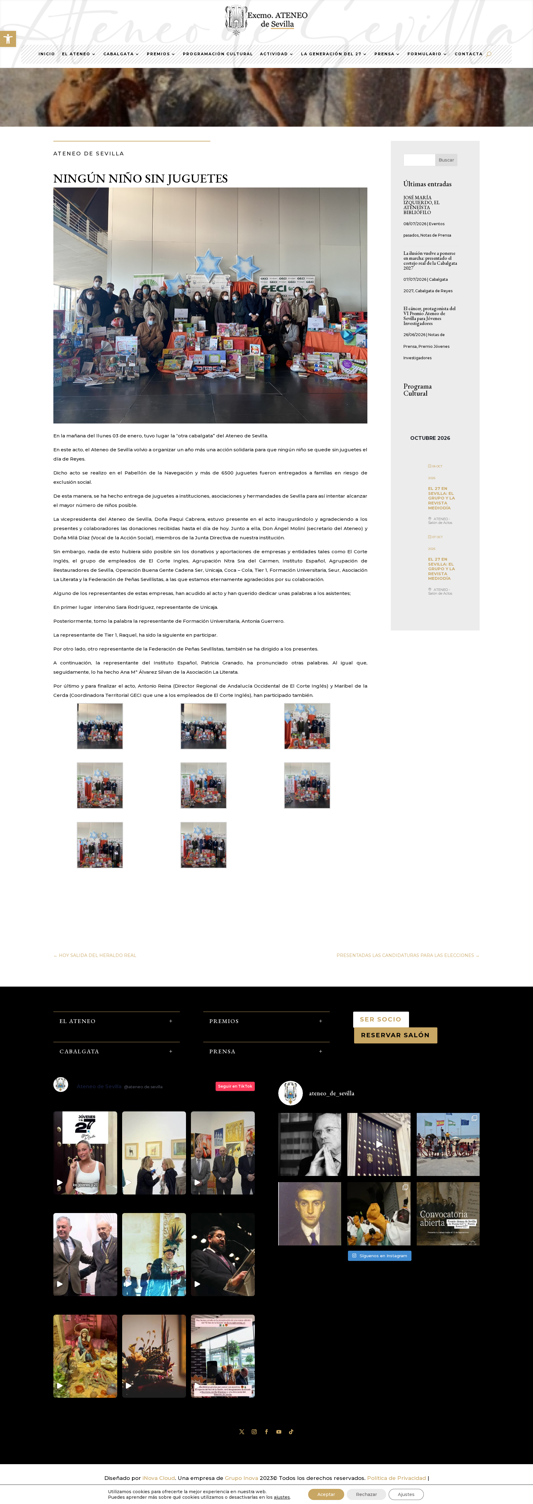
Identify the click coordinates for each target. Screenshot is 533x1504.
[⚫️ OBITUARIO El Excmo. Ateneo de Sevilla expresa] (309, 1144)
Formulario (424, 54)
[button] (8, 39)
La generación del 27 (331, 54)
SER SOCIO (381, 1019)
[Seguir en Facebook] (266, 1432)
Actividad (274, 54)
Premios (158, 54)
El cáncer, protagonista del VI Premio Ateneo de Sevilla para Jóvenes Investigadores (429, 315)
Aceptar (326, 1494)
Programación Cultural (218, 54)
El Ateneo (76, 54)
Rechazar (366, 1494)
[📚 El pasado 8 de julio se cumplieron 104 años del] (309, 1213)
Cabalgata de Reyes (433, 291)
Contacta (469, 54)
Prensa (384, 54)
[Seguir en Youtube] (279, 1432)
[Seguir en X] (242, 1432)
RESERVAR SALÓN (396, 1035)
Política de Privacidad (396, 1478)
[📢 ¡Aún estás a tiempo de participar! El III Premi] (448, 1213)
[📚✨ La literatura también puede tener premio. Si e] (378, 1144)
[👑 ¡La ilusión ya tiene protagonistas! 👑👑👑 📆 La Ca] (378, 1213)
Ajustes (406, 1494)
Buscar (446, 160)
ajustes (282, 1497)
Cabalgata (118, 54)
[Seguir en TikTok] (291, 1432)
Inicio (47, 54)
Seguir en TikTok (235, 1086)
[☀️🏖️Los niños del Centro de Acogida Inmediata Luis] (448, 1144)
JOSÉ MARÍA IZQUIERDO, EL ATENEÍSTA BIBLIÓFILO (421, 205)
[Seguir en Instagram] (254, 1432)
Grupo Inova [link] (242, 1478)
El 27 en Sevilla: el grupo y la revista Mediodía (441, 498)
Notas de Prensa (435, 235)
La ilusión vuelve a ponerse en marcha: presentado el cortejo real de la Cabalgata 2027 (430, 260)
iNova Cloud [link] (159, 1478)
